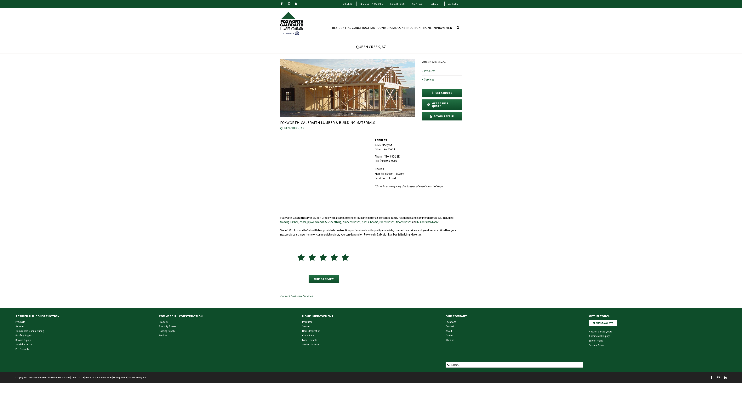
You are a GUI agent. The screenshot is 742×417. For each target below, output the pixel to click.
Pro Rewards (22, 349)
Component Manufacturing (29, 331)
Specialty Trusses (24, 344)
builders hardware (428, 222)
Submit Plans (596, 340)
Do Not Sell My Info (137, 377)
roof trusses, (387, 222)
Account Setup (596, 345)
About (449, 331)
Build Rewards (309, 340)
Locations (451, 322)
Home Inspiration (311, 331)
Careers (449, 335)
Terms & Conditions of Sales (98, 377)
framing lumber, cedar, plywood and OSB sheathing (310, 222)
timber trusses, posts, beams (360, 222)
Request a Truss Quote (600, 331)
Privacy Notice (120, 377)
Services (429, 79)
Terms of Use (77, 377)
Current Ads (308, 335)
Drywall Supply (23, 340)
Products (429, 71)
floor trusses (404, 222)
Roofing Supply (23, 335)
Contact (450, 326)
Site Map (450, 340)
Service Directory (310, 344)
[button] (458, 27)
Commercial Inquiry (599, 336)
